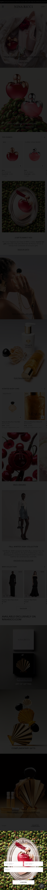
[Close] (44, 833)
